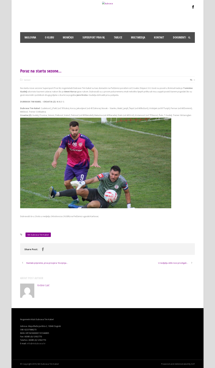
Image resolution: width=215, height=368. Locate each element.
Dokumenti (179, 37)
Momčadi (68, 37)
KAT (193, 363)
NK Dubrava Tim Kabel (38, 234)
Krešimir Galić (43, 285)
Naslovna (30, 37)
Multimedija (138, 37)
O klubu (49, 37)
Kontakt (159, 37)
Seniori (27, 79)
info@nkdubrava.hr (36, 343)
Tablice (118, 37)
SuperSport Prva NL (93, 37)
